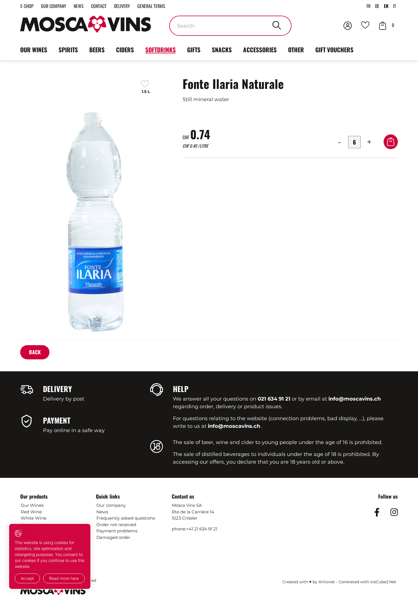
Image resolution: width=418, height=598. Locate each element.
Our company (53, 6)
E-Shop (27, 6)
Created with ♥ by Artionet (308, 581)
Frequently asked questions (125, 518)
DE (377, 6)
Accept (27, 578)
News (79, 6)
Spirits (68, 49)
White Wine (33, 518)
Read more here (64, 578)
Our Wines (32, 505)
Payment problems (116, 531)
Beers (97, 49)
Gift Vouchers (334, 49)
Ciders (125, 49)
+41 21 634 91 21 (201, 529)
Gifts (193, 49)
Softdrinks (160, 49)
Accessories (260, 49)
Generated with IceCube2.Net (367, 581)
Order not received (116, 524)
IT (394, 6)
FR (369, 6)
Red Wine (31, 511)
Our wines (33, 49)
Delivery (122, 6)
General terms (151, 6)
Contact (99, 6)
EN (386, 6)
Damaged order (113, 537)
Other (296, 49)
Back (35, 352)
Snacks (222, 49)
